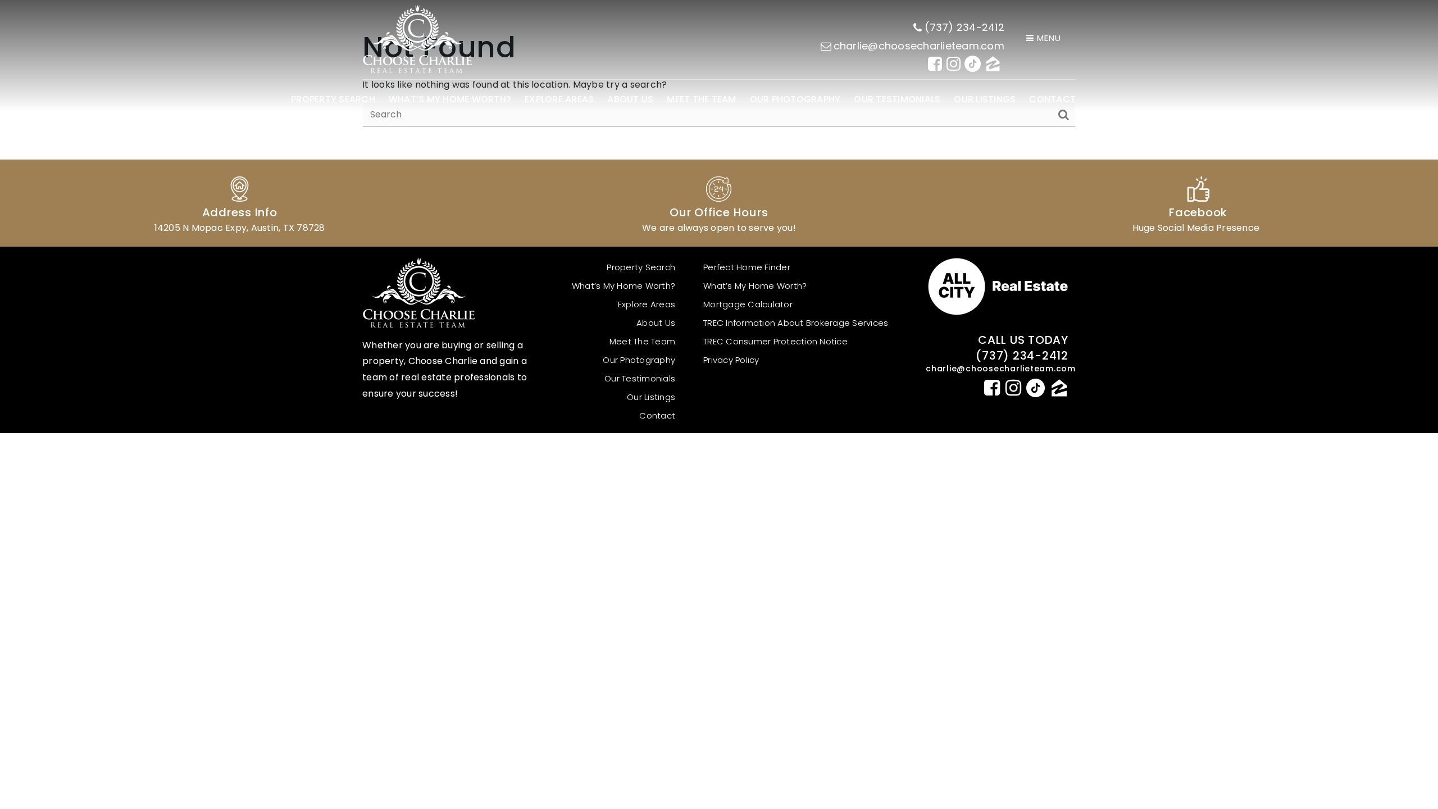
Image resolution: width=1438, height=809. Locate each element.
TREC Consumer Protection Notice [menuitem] (775, 341)
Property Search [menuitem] (333, 99)
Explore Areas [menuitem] (559, 99)
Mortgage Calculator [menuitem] (748, 304)
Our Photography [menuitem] (795, 99)
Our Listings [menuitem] (985, 99)
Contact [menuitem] (1052, 99)
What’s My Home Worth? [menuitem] (450, 99)
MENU (1047, 38)
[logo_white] (417, 39)
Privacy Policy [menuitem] (731, 360)
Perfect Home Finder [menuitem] (746, 267)
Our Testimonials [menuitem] (897, 99)
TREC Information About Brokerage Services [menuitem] (795, 323)
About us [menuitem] (630, 99)
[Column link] (239, 203)
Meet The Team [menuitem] (701, 99)
